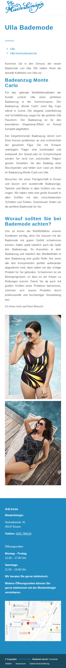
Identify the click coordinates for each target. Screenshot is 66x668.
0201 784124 (23, 533)
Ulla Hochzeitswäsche (23, 53)
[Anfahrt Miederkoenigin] (33, 621)
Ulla (12, 48)
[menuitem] (8, 664)
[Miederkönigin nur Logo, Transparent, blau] (27, 7)
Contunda (53, 659)
